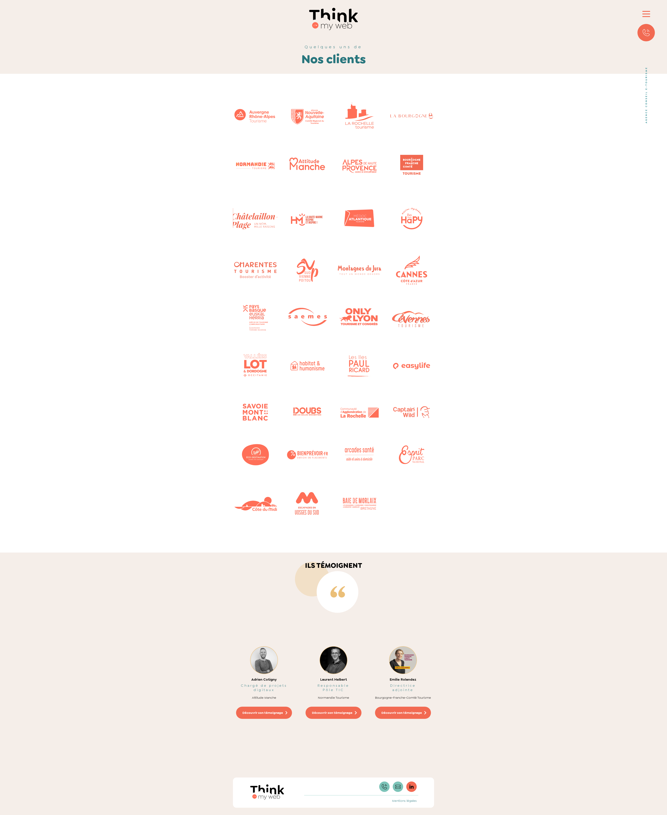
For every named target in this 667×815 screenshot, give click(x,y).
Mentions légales (404, 801)
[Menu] (646, 14)
